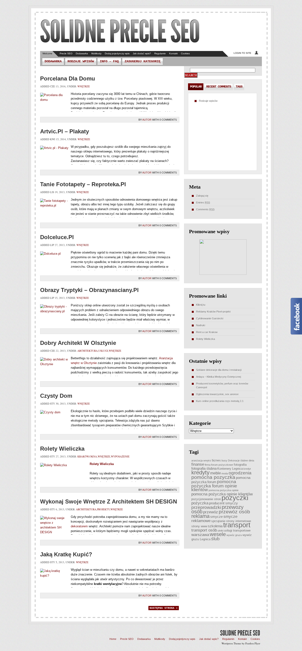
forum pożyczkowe (222, 464)
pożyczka (199, 503)
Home (112, 639)
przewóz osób (234, 511)
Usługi (103, 350)
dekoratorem (79, 526)
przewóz (210, 512)
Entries (203, 202)
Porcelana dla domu (67, 78)
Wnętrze (83, 86)
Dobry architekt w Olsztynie (78, 343)
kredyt (247, 468)
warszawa (200, 534)
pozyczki (235, 498)
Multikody (96, 53)
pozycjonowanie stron (206, 499)
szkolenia (215, 526)
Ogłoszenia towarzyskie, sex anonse (217, 394)
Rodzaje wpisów (80, 61)
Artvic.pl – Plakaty (64, 131)
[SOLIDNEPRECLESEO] (120, 31)
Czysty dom (56, 396)
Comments (205, 209)
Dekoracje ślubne (238, 460)
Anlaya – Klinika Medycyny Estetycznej (218, 376)
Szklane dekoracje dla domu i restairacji (218, 369)
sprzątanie (218, 521)
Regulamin (160, 53)
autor (146, 119)
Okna (93, 456)
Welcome (47, 53)
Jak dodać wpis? (142, 53)
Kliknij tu (200, 304)
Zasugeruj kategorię (142, 61)
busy (224, 460)
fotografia (240, 464)
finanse (197, 464)
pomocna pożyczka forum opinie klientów (214, 485)
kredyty (200, 472)
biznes (216, 460)
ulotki (220, 530)
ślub (215, 538)
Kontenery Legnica (230, 468)
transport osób (204, 530)
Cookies (185, 53)
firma (207, 464)
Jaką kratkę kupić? (66, 554)
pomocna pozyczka (213, 477)
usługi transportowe (237, 530)
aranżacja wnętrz (201, 460)
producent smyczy (223, 503)
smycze (216, 517)
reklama (200, 516)
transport (236, 525)
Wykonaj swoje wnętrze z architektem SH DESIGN (108, 501)
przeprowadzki (206, 507)
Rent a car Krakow (207, 332)
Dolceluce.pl (57, 237)
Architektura (87, 350)
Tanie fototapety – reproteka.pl (83, 184)
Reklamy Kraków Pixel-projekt (213, 311)
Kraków (83, 456)
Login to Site (242, 53)
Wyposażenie (120, 456)
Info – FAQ (109, 61)
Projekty (103, 509)
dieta (251, 460)
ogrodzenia (240, 472)
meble (215, 473)
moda (225, 473)
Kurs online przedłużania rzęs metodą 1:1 (219, 401)
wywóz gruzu (234, 535)
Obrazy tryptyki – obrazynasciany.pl (89, 290)
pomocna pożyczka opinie (224, 490)
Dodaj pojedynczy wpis (117, 53)
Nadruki (200, 325)
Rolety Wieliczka (62, 448)
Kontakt (173, 53)
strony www (199, 526)
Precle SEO (66, 53)
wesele (218, 534)
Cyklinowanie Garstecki (209, 318)
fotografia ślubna (204, 468)
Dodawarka (82, 53)
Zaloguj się (202, 195)
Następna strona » (164, 608)
